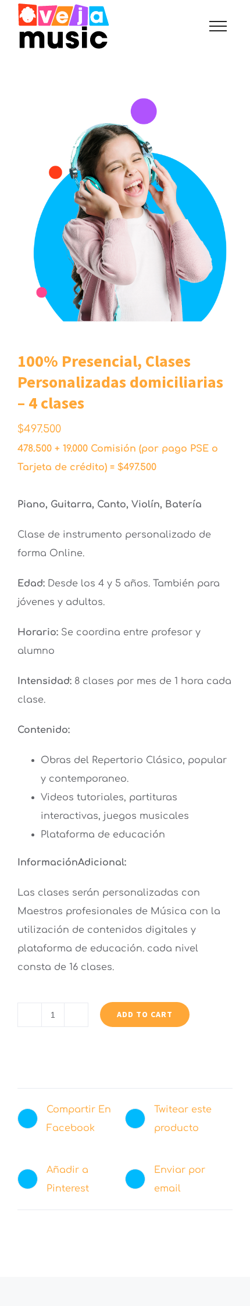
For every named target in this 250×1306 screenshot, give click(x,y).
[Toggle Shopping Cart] (178, 26)
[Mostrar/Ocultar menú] (218, 26)
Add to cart (145, 1014)
